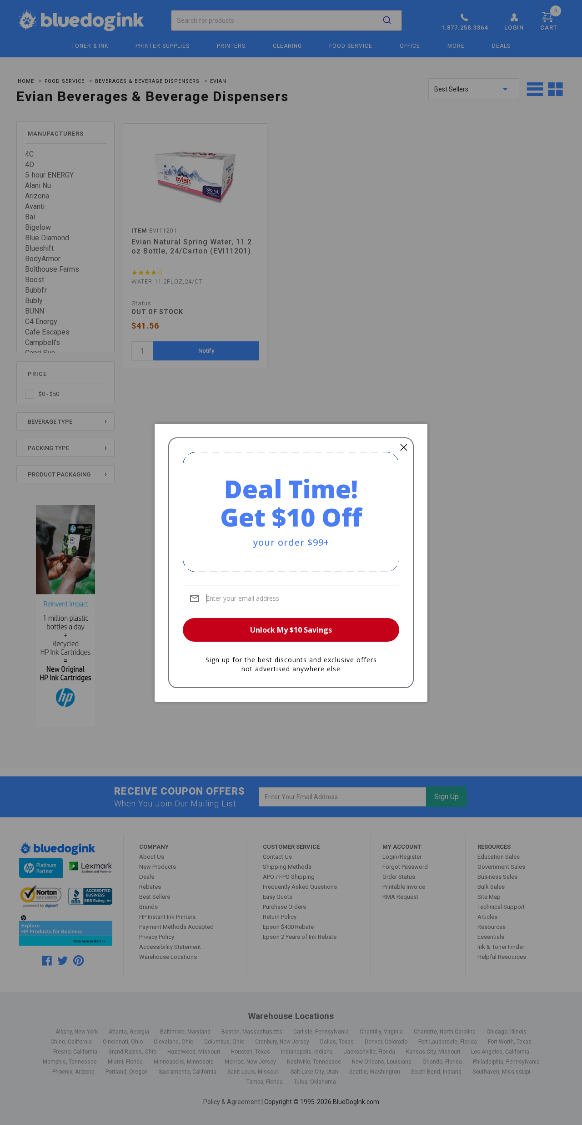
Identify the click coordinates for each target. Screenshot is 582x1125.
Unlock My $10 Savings (291, 630)
